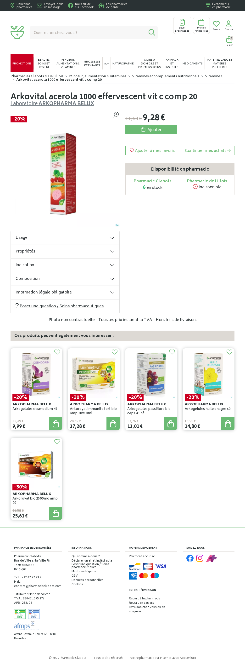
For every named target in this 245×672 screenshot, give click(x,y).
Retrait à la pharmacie (144, 598)
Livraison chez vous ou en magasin (147, 609)
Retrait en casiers (141, 603)
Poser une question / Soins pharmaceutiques (62, 306)
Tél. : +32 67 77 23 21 (28, 577)
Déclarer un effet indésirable (92, 560)
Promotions (22, 64)
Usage (22, 238)
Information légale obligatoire (44, 292)
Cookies (77, 584)
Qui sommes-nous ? (86, 556)
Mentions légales (84, 571)
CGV (75, 576)
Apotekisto (163, 658)
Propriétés (25, 251)
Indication (25, 265)
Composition (28, 279)
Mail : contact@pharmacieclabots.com (37, 584)
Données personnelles (87, 580)
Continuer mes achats (206, 151)
